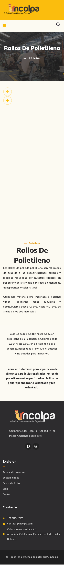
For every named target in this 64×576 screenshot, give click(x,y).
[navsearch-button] (58, 25)
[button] (32, 91)
